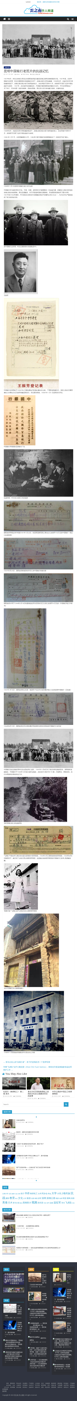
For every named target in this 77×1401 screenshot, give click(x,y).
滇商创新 (53, 1387)
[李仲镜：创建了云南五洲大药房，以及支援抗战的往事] (38, 1348)
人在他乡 (37, 1383)
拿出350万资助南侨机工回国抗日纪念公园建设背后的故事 (38, 1093)
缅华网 (4, 1391)
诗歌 (45, 1203)
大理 (59, 1193)
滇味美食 (59, 1383)
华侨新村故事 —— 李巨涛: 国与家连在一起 (38, 1328)
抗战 (33, 74)
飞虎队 (68, 1202)
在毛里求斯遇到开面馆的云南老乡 (69, 1312)
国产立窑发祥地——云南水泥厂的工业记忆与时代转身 (33, 1155)
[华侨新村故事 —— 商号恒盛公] (34, 1293)
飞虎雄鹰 (59, 1385)
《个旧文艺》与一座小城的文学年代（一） (29, 1167)
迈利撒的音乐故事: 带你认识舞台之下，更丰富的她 (32, 1144)
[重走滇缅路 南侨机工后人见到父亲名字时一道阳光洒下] (9, 1214)
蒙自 (21, 1203)
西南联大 (27, 1202)
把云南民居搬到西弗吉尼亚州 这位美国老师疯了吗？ (32, 1237)
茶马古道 (16, 1203)
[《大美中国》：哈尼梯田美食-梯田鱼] (9, 1225)
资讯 (7, 1383)
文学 (24, 1198)
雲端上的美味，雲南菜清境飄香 (69, 1327)
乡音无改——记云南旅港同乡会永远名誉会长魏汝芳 (38, 1365)
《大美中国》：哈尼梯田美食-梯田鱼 (27, 1226)
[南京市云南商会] (34, 1337)
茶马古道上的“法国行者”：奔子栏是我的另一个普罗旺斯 (26, 1062)
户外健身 (72, 1383)
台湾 (39, 1193)
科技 (64, 1198)
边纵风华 (31, 1387)
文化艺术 (31, 1385)
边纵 (51, 1202)
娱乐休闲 (8, 1385)
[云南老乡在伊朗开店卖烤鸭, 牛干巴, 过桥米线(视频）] (38, 1309)
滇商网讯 (72, 1387)
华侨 (27, 1193)
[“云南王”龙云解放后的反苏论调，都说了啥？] (8, 1132)
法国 (32, 1198)
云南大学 (5, 1194)
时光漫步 (66, 1383)
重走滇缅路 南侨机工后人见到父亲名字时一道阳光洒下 (33, 1215)
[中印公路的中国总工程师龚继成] (63, 1078)
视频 (34, 1202)
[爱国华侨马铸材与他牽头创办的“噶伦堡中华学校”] (13, 1352)
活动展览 (25, 1383)
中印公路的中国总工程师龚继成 (62, 1092)
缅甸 (69, 1198)
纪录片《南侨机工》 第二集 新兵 (13, 1092)
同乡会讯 (18, 1383)
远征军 (57, 1202)
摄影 (7, 1198)
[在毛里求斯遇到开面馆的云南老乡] (59, 1307)
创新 (19, 1193)
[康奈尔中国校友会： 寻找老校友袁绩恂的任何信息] (13, 1340)
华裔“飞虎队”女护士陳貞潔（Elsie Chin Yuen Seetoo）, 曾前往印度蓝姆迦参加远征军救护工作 (37, 1068)
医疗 (22, 1193)
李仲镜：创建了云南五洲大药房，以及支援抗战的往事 (38, 1353)
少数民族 (65, 1193)
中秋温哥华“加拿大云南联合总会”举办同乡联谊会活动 (13, 1278)
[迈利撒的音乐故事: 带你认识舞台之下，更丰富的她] (8, 1144)
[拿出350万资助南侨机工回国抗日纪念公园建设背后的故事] (38, 1078)
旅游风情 (53, 1383)
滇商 (44, 1198)
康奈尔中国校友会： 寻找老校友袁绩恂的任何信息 (13, 1345)
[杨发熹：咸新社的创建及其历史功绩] (8, 1120)
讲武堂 (40, 1202)
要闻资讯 (12, 1383)
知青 (60, 1198)
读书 (48, 1203)
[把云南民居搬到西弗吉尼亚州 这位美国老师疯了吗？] (9, 1236)
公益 (16, 1194)
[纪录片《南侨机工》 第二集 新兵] (14, 1078)
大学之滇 (6, 1387)
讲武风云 (25, 1387)
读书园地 (25, 1385)
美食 (5, 1202)
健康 (13, 1194)
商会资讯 (47, 1387)
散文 (16, 1198)
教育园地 (43, 1385)
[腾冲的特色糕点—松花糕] (61, 1365)
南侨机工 (34, 1193)
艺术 (10, 1202)
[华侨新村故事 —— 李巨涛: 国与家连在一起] (38, 1323)
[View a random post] (72, 19)
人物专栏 (18, 1385)
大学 (54, 1193)
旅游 (29, 1198)
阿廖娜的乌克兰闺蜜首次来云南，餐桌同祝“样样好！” (62, 1344)
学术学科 (37, 1385)
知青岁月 (37, 1387)
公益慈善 (47, 1383)
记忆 (48, 1385)
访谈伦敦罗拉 (48, 2)
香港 (73, 1203)
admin (18, 74)
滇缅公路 (7, 67)
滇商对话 (59, 1387)
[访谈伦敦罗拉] (59, 1274)
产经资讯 (31, 1383)
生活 (42, 1383)
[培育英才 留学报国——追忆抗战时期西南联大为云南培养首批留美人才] (9, 1247)
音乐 (63, 1202)
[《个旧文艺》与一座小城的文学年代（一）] (8, 1167)
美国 (72, 1198)
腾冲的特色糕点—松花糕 (62, 1367)
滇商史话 (66, 1387)
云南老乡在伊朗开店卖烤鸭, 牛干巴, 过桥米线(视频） (38, 1314)
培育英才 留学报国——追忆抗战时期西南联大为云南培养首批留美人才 (38, 1248)
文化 (20, 1198)
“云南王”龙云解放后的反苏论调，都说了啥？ (30, 1132)
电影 (57, 1198)
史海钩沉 (72, 1385)
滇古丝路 (18, 1387)
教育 (12, 1198)
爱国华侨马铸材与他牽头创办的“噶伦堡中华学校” (13, 1357)
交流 (10, 1194)
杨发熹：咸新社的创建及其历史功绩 (27, 1120)
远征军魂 (66, 1385)
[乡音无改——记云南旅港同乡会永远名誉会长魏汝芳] (38, 1360)
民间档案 (12, 1387)
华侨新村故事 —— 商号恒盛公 (44, 1297)
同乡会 (45, 1193)
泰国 (35, 1198)
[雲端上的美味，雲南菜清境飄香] (59, 1322)
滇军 (39, 1198)
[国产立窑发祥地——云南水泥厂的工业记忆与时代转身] (8, 1156)
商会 (49, 1193)
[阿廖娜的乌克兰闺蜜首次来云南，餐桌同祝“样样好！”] (63, 1339)
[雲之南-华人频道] (4, 19)
